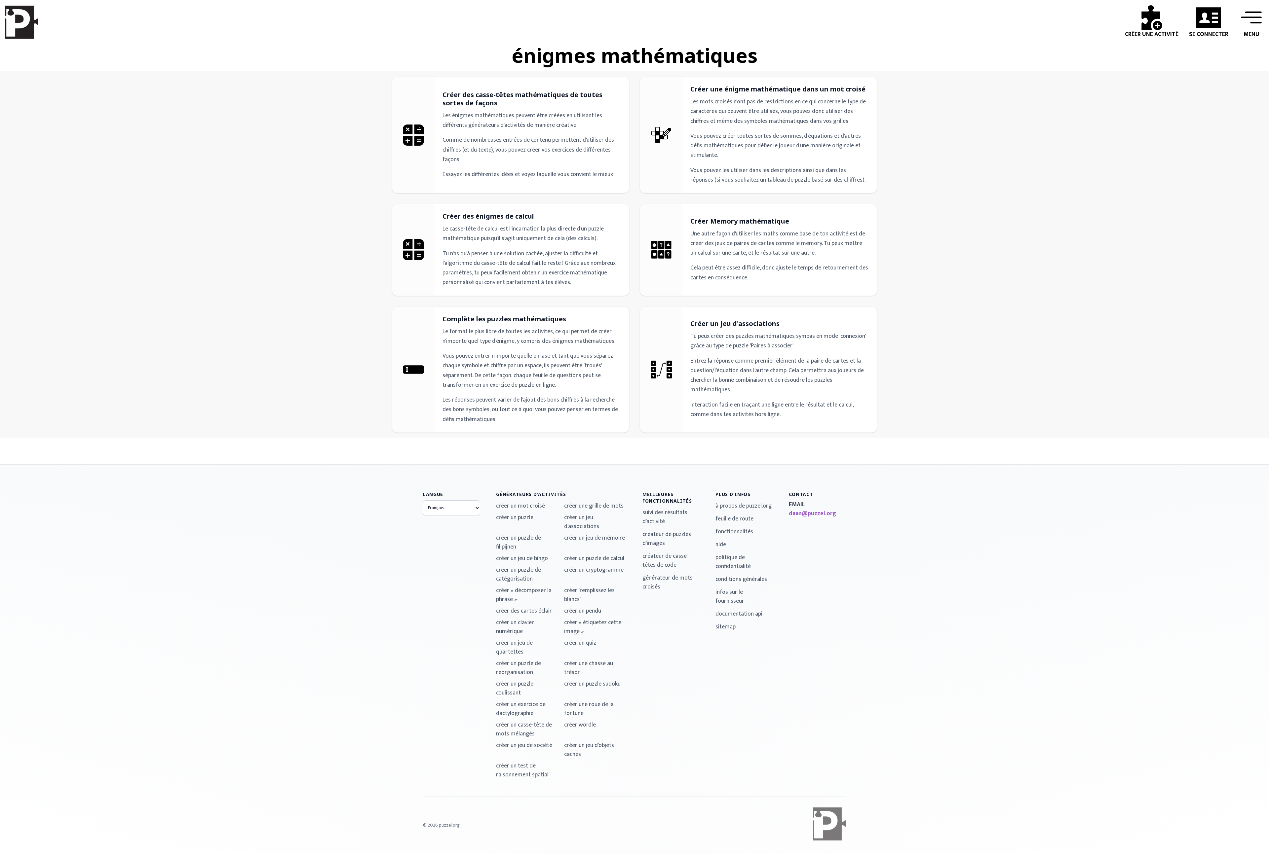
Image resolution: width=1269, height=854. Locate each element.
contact (801, 494)
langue (433, 494)
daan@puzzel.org (812, 513)
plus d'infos (732, 494)
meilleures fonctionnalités (667, 497)
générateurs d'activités (531, 494)
